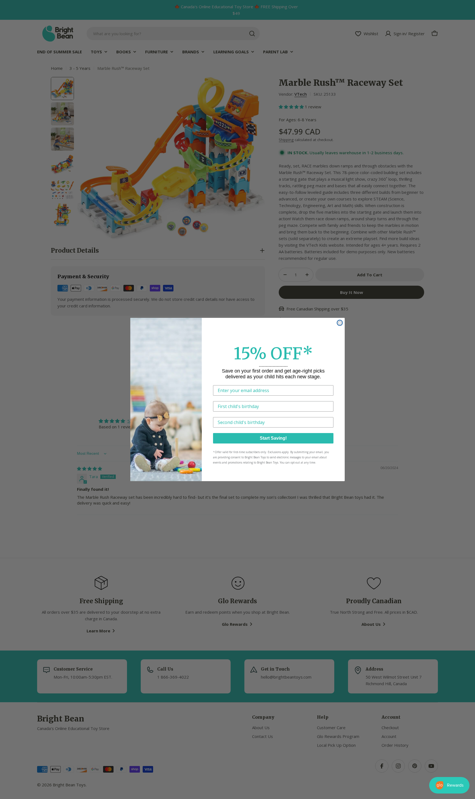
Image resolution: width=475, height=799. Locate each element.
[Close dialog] (340, 323)
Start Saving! (273, 438)
